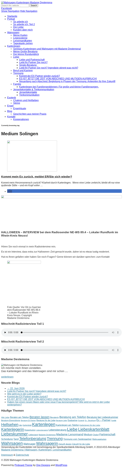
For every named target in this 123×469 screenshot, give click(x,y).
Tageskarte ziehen (23, 43)
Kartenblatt (27, 425)
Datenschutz (22, 455)
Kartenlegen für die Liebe (90, 425)
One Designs (43, 465)
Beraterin (54, 417)
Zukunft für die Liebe (81, 444)
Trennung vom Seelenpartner (77, 439)
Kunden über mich (23, 29)
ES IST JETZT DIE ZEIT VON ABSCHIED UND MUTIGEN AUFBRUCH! (58, 78)
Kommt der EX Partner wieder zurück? (39, 76)
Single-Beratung (28, 65)
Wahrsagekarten (99, 439)
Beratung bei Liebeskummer (102, 417)
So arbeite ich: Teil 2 (24, 24)
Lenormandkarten (22, 40)
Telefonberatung (32, 439)
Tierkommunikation (29, 95)
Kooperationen (21, 119)
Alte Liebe (5, 417)
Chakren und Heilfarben (26, 100)
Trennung (18, 73)
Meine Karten (20, 35)
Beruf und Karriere (23, 70)
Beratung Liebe (61, 420)
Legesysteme (20, 38)
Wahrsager (29, 443)
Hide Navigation (28, 11)
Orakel (96, 435)
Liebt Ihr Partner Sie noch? (33, 62)
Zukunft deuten (65, 444)
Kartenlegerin (12, 429)
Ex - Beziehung (90, 420)
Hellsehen (9, 424)
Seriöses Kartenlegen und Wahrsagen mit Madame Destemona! (47, 48)
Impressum (7, 455)
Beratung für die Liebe (46, 420)
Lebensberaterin (42, 430)
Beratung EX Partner (28, 420)
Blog (9, 111)
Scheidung (7, 439)
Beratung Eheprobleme (10, 420)
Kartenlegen (13, 46)
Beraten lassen (40, 417)
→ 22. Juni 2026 (16, 388)
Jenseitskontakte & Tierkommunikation (33, 89)
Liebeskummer (14, 434)
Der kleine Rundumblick (26, 54)
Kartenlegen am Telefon (67, 425)
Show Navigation (10, 11)
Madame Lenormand (69, 434)
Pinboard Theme (23, 465)
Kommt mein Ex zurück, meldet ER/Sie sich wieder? (36, 176)
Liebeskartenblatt (93, 429)
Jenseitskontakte (28, 92)
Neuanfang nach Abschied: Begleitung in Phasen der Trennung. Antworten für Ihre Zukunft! (67, 81)
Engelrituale (19, 108)
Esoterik (11, 97)
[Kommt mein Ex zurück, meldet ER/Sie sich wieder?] (32, 170)
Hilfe (20, 425)
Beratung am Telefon (72, 417)
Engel (10, 105)
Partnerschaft (107, 434)
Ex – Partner (103, 420)
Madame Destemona (47, 435)
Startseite (12, 16)
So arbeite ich (20, 21)
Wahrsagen (13, 32)
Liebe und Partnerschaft (32, 59)
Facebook (6, 8)
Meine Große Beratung (25, 51)
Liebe (16, 57)
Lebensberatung (57, 429)
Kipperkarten (30, 430)
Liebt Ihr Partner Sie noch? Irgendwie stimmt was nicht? (48, 67)
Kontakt (11, 116)
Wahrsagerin (47, 443)
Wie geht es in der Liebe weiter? (24, 394)
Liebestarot (33, 435)
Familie (17, 84)
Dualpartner (73, 420)
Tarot (16, 439)
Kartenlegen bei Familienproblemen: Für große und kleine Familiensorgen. (59, 86)
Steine (16, 103)
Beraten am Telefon (19, 417)
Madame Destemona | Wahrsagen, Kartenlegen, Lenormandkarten (36, 449)
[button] (9, 191)
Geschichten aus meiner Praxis (29, 114)
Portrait (11, 19)
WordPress (61, 465)
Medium (88, 434)
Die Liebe (18, 27)
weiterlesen (7, 377)
